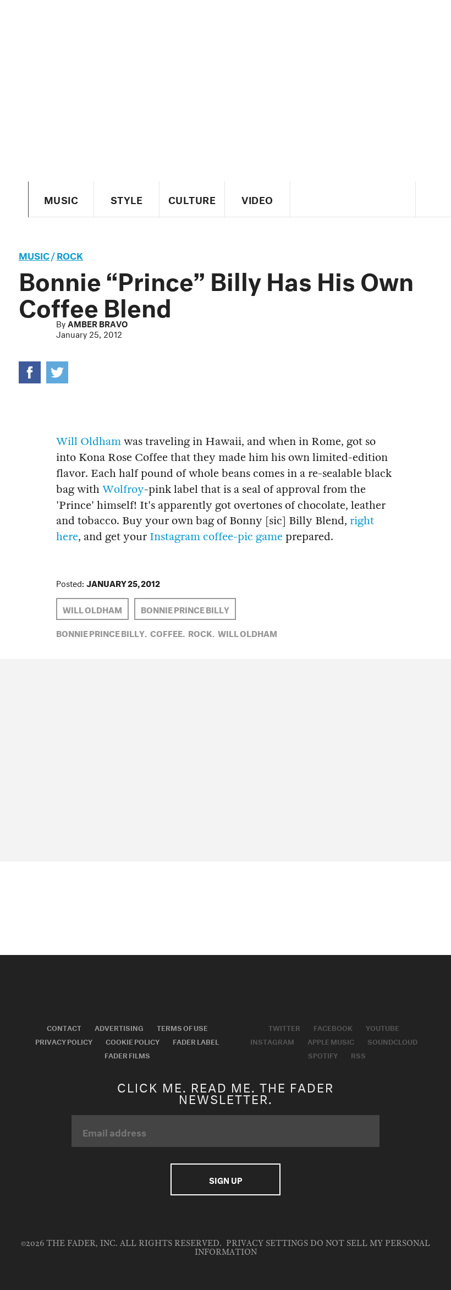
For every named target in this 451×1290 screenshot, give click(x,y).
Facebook (333, 1027)
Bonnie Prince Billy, (101, 632)
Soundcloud (392, 1040)
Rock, (201, 632)
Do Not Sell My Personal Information (313, 1248)
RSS (358, 1054)
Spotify (323, 1054)
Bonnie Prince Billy (185, 609)
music (34, 254)
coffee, (167, 632)
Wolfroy (123, 489)
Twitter (284, 1027)
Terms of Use (182, 1027)
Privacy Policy (63, 1040)
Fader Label (196, 1040)
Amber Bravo (98, 323)
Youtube (382, 1027)
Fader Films (127, 1054)
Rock (70, 254)
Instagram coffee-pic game (216, 536)
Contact (64, 1027)
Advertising (119, 1027)
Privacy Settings (267, 1243)
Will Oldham (88, 441)
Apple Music (330, 1040)
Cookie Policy (133, 1040)
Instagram (272, 1040)
